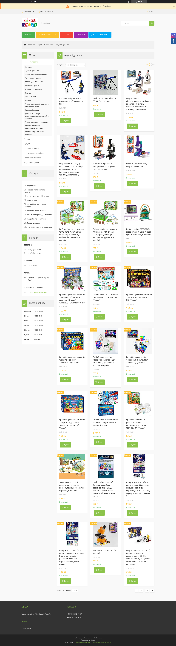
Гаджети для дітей (32, 71)
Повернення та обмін (32, 158)
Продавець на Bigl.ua (88, 640)
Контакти (81, 35)
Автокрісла (29, 67)
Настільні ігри (49, 45)
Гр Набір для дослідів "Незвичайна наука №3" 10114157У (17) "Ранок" (137, 360)
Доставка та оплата (99, 35)
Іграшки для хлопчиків (34, 82)
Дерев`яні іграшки (32, 85)
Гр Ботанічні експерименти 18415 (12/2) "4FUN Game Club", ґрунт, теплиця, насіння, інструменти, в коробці (71, 234)
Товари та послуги (47, 35)
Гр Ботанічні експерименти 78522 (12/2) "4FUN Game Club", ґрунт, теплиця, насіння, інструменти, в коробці (105, 234)
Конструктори (30, 93)
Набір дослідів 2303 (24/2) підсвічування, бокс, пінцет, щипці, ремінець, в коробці (138, 232)
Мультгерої (29, 100)
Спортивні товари (32, 110)
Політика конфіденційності (34, 153)
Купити (66, 121)
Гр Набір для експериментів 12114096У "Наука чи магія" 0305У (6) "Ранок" (105, 422)
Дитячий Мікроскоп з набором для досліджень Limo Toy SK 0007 (104, 166)
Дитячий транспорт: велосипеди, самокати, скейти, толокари (37, 116)
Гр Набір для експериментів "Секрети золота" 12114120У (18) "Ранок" (139, 297)
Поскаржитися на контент (83, 642)
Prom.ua (99, 638)
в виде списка (152, 65)
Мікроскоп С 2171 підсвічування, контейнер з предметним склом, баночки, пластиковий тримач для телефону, (138, 104)
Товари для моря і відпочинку (36, 122)
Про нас (66, 35)
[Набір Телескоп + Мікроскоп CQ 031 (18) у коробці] (105, 82)
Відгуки (27, 144)
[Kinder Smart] (30, 27)
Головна (28, 35)
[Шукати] (151, 23)
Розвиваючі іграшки (33, 78)
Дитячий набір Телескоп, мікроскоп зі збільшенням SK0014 (71, 101)
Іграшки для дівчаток (33, 89)
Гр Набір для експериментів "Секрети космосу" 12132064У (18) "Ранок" (72, 360)
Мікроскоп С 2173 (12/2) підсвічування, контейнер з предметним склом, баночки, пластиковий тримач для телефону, (71, 169)
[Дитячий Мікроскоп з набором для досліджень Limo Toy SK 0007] (105, 147)
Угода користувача (31, 162)
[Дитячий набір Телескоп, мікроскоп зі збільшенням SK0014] (72, 82)
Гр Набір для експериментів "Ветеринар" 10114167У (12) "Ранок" (105, 297)
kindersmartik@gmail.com (37, 292)
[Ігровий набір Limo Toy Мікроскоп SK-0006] (139, 147)
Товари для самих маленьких (36, 74)
